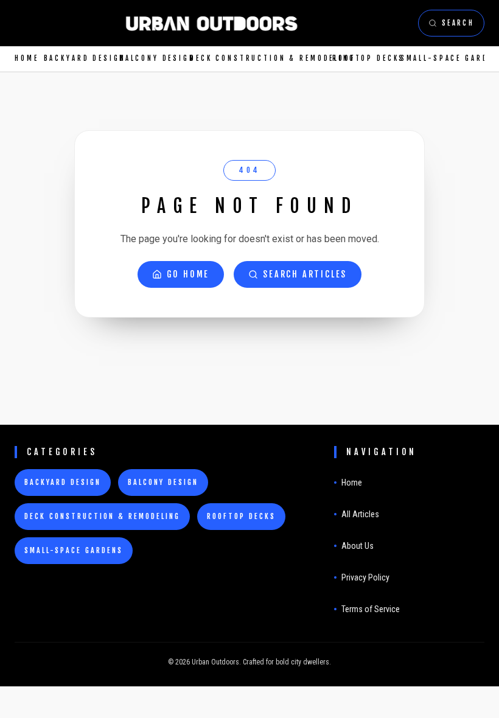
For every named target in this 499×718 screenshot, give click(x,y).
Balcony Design (149, 58)
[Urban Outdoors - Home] (211, 23)
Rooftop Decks (361, 58)
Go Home (188, 274)
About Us (357, 546)
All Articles (360, 514)
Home (24, 58)
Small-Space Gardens (442, 58)
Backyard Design (77, 58)
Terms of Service (370, 609)
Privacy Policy (365, 577)
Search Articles (305, 274)
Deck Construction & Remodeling (256, 58)
